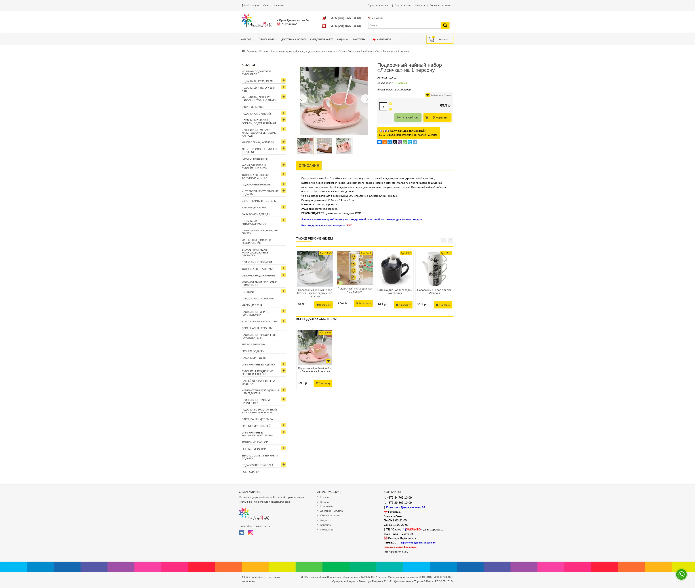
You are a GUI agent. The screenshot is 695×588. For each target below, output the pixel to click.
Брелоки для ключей (256, 425)
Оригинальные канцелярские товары (257, 434)
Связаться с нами (273, 5)
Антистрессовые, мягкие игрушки (260, 150)
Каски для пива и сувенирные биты (254, 167)
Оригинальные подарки (258, 364)
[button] (365, 98)
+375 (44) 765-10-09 (345, 18)
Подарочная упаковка (257, 465)
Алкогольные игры (255, 158)
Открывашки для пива (257, 419)
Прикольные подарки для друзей (260, 232)
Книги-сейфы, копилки (258, 142)
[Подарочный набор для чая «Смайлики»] (355, 268)
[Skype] (410, 142)
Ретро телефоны (253, 344)
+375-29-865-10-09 (399, 502)
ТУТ (349, 225)
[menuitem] (248, 39)
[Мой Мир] (389, 142)
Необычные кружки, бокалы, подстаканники (297, 51)
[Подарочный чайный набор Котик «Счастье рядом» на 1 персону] (315, 269)
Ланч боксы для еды (256, 214)
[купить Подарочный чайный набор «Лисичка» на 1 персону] (315, 347)
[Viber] (400, 142)
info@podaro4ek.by (396, 551)
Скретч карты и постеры (259, 200)
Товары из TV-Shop (255, 442)
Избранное (326, 529)
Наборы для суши (254, 357)
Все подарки (250, 471)
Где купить (377, 17)
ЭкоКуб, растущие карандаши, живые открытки (255, 252)
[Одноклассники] (384, 142)
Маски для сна (252, 305)
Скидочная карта (330, 515)
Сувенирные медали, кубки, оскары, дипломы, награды (259, 132)
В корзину (440, 117)
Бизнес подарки (253, 351)
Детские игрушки (254, 448)
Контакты (325, 524)
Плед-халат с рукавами (258, 298)
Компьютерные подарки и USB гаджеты (260, 392)
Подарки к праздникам (257, 81)
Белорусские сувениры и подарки (260, 457)
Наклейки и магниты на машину (258, 382)
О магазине (327, 506)
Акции (323, 520)
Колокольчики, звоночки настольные (259, 284)
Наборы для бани (254, 207)
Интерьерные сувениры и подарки (260, 193)
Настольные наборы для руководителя (259, 336)
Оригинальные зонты (257, 328)
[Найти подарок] (445, 25)
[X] (395, 142)
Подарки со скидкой (256, 113)
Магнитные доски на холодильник (256, 241)
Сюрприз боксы (253, 106)
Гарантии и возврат (378, 5)
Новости (420, 5)
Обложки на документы (258, 275)
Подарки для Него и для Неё (258, 89)
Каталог (264, 51)
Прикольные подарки (257, 262)
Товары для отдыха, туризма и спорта (256, 176)
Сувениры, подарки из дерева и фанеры (257, 373)
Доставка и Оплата (331, 510)
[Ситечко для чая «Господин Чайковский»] (394, 269)
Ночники (248, 291)
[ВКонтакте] (379, 142)
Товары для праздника (257, 268)
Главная (252, 51)
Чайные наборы (335, 51)
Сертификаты (403, 5)
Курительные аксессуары (260, 321)
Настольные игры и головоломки (255, 313)
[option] (314, 359)
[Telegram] (415, 142)
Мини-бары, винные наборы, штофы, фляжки (259, 99)
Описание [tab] (309, 166)
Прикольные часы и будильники (256, 401)
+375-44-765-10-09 (399, 497)
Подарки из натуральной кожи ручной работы (259, 411)
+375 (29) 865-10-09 (345, 26)
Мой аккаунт (251, 5)
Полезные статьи (439, 5)
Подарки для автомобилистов (254, 222)
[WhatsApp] (405, 142)
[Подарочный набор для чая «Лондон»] (434, 269)
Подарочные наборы (256, 184)
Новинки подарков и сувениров (256, 73)
